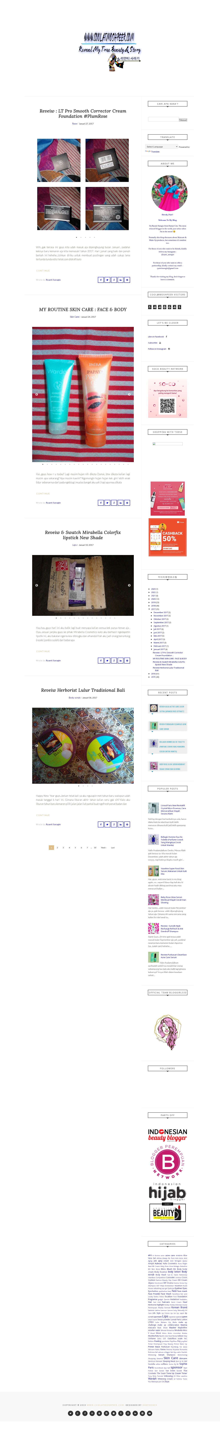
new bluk (168, 1336)
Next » (103, 847)
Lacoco (151, 1310)
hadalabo (183, 1299)
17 (114, 464)
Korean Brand (179, 1307)
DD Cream (182, 1280)
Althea (159, 1258)
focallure (168, 1296)
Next (129, 184)
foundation (182, 1296)
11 (87, 464)
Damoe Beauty (162, 1280)
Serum (161, 1354)
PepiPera (173, 1341)
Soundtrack (158, 1368)
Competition (161, 1277)
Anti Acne (179, 1258)
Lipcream (158, 1316)
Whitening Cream (165, 1379)
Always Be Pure (168, 1258)
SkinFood (151, 1361)
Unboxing (168, 1376)
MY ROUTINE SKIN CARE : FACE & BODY (83, 309)
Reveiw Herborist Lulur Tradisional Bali (83, 690)
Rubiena (151, 1352)
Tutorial (160, 1376)
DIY (165, 1283)
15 (105, 464)
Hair (150, 1302)
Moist (158, 1333)
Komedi (167, 1308)
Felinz (161, 1297)
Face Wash (166, 1293)
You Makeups (153, 1382)
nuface (180, 1336)
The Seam (161, 1373)
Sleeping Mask (169, 1361)
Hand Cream (176, 1302)
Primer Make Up (180, 1344)
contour (178, 1277)
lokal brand (152, 1320)
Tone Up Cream (173, 1373)
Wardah (152, 1378)
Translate (155, 151)
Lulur (157, 1322)
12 (92, 464)
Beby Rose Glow (167, 1266)
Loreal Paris (176, 1319)
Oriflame (152, 1338)
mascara (152, 1327)
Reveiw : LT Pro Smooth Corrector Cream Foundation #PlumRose (83, 113)
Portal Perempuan (155, 1344)
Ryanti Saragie (53, 280)
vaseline (184, 1376)
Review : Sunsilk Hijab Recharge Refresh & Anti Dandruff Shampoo (172, 928)
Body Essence (160, 1272)
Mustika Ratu (153, 1336)
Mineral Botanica (167, 1330)
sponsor (177, 1367)
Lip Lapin (180, 1313)
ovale (180, 1338)
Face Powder (154, 1293)
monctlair (177, 1333)
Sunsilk (179, 1371)
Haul (185, 1302)
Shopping (151, 1358)
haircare (166, 1302)
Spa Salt (167, 1368)
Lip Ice (173, 1313)
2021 (153, 595)
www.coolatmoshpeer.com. (106, 1405)
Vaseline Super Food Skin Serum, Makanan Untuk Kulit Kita (174, 871)
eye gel (164, 1288)
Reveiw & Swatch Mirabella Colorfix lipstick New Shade (83, 535)
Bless (163, 1269)
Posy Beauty (168, 1344)
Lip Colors (165, 1313)
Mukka (184, 1333)
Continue (43, 270)
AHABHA (179, 1255)
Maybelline (182, 1327)
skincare (183, 1358)
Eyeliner (178, 1288)
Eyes (185, 1288)
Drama (170, 1283)
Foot (175, 1297)
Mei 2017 (158, 635)
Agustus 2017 (160, 625)
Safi (156, 1352)
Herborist (152, 1304)
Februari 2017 (160, 646)
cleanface (151, 1277)
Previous (36, 184)
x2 (174, 1379)
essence (178, 1285)
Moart (152, 1333)
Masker (172, 1327)
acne (162, 1255)
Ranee (163, 1349)
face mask (182, 1291)
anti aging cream (161, 1261)
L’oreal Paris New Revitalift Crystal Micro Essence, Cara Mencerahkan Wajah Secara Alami (173, 809)
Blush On (171, 1269)
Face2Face (176, 1294)
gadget (160, 1299)
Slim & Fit (179, 1361)
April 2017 (158, 639)
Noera (174, 1336)
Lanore (170, 1310)
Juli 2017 (157, 629)
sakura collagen (164, 1352)
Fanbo (156, 1297)
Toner (184, 1373)
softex (158, 1364)
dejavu (151, 1283)
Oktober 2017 (160, 619)
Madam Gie (166, 1322)
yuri (160, 1382)
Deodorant (159, 1283)
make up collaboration (168, 1325)
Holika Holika (169, 1305)
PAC (185, 1339)
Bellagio (177, 1266)
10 (83, 464)
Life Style (156, 1313)
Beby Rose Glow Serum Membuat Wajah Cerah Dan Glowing (173, 900)
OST (164, 1339)
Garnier (167, 1299)
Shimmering (182, 1355)
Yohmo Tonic (181, 1379)
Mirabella (178, 1330)
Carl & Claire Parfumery (177, 1275)
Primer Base (154, 1346)
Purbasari (165, 1346)
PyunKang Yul (176, 1347)
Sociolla (151, 1364)
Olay (185, 1336)
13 (96, 464)
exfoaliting (157, 1288)
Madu (175, 1322)
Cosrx (184, 1277)
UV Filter (176, 1376)
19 (123, 464)
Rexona (169, 1349)
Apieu (185, 1261)
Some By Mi (174, 1364)
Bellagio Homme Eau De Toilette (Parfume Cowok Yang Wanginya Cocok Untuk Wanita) (172, 747)
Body (179, 1269)
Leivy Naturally (179, 1310)
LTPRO (151, 1322)
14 (101, 464)
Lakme (157, 1310)
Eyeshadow (153, 1291)
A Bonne (156, 1255)
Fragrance (152, 1299)
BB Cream (156, 1266)
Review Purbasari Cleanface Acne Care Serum (174, 956)
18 (119, 464)
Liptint (184, 1316)
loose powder (164, 1319)
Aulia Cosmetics (170, 1263)
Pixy (179, 1341)
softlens (164, 1364)
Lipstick (178, 1317)
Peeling (157, 1341)
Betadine (183, 1266)
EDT (158, 1286)
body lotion (174, 1271)
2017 (153, 609)
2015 (153, 677)
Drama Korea (179, 1283)
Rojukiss (176, 1349)
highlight (160, 1304)
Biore (158, 1269)
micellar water (154, 1330)
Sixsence (160, 1358)
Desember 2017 (161, 612)
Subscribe (153, 342)
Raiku (157, 1349)
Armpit (151, 1263)
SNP (185, 1361)
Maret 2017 (159, 642)
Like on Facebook (156, 336)
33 (95, 847)
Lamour (164, 1310)
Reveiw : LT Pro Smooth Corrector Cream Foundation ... (168, 654)
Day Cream (173, 1280)
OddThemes (149, 1405)
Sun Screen (159, 1371)
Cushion (151, 1280)
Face (74, 124)
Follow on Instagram (157, 348)
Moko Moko (167, 1333)
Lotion (184, 1319)
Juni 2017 (158, 632)
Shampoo (171, 1355)
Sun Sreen (170, 1370)
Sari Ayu (173, 1352)
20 (128, 464)
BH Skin (151, 1269)
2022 (153, 592)
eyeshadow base (165, 1291)
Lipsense (172, 1317)
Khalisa (160, 1308)
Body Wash (161, 1274)
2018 (153, 605)
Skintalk (159, 1361)
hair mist (157, 1302)
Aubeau (158, 1263)
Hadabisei (174, 1299)
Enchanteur (169, 1286)
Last (112, 847)
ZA (163, 1382)
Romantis (183, 1349)
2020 (153, 599)
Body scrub (74, 697)
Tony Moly (152, 1376)
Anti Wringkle (175, 1261)
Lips (75, 545)
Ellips (162, 1286)
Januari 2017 (159, 649)
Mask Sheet (162, 1328)
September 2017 (161, 622)
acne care (170, 1255)
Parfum (151, 1341)
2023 (153, 589)
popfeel (184, 1341)
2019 (153, 602)
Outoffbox (171, 1338)
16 (110, 464)
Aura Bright (182, 1264)
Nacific (161, 1336)
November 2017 (161, 615)
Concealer (170, 1277)
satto (179, 1352)
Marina (184, 1325)
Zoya (166, 1381)
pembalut (165, 1341)
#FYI (150, 1255)
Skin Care (74, 317)
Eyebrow (171, 1288)
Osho (159, 1339)
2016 (153, 673)
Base (150, 1266)
